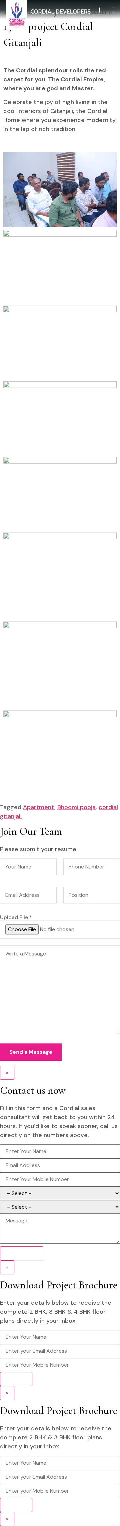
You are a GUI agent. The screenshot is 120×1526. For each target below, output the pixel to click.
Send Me (16, 1378)
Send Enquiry (22, 1253)
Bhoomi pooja (76, 807)
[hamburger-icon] (106, 10)
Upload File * (16, 918)
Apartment (38, 807)
